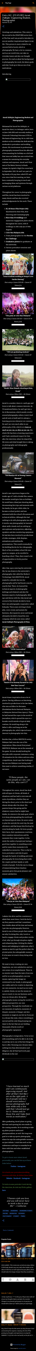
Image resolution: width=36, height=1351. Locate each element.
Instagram (26, 1178)
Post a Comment (8, 1230)
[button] (3, 26)
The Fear (8, 3)
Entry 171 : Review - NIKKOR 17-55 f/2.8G (13, 1325)
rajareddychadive (22, 1348)
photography (7, 1216)
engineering (14, 1210)
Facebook (17, 1178)
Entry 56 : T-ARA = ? (7, 1293)
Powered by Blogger (19, 1344)
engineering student (26, 1210)
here (4, 1190)
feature (5, 1213)
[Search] (33, 3)
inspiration (13, 1213)
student (16, 1216)
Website (9, 1178)
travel (23, 1216)
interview (21, 1213)
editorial (6, 1210)
